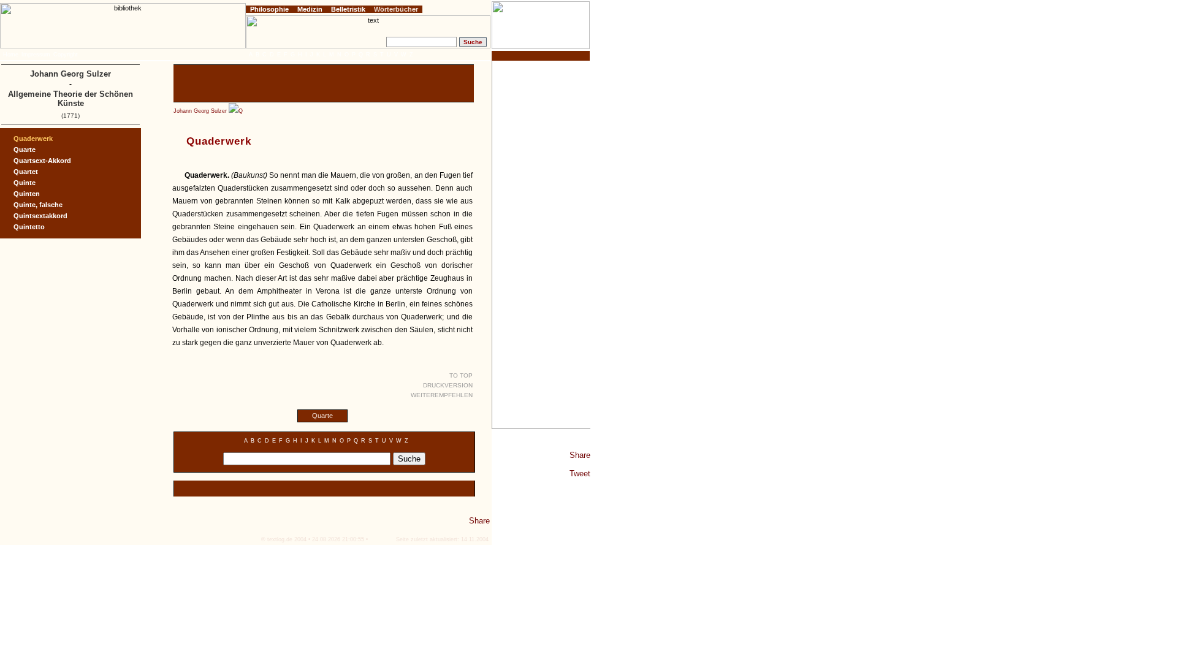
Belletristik (348, 9)
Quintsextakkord (40, 215)
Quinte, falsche (38, 204)
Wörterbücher (396, 9)
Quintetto (29, 226)
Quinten (26, 193)
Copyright (65, 54)
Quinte (24, 182)
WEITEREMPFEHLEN (442, 395)
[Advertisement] (541, 244)
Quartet (25, 171)
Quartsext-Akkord (42, 160)
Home (10, 54)
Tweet (579, 473)
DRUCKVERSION (448, 385)
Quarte (322, 415)
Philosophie (269, 9)
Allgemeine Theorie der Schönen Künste (70, 98)
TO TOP (461, 375)
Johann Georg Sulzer (200, 111)
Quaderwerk (33, 138)
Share (579, 455)
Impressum (35, 54)
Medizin (309, 9)
